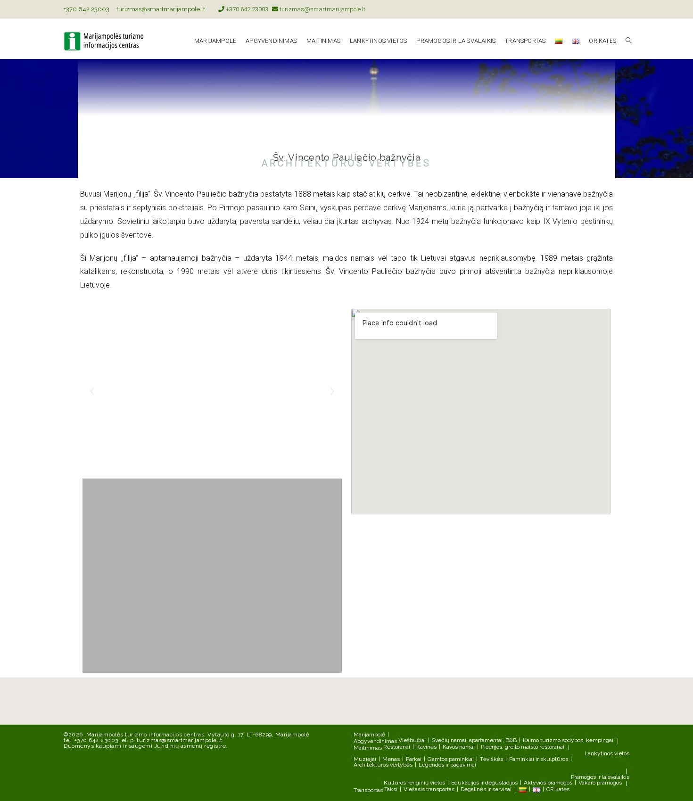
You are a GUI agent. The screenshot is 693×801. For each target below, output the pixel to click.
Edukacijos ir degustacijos (484, 782)
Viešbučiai (412, 740)
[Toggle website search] (628, 41)
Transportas (368, 790)
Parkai (413, 759)
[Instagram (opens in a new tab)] (625, 9)
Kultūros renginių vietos (414, 782)
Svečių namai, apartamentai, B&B (474, 740)
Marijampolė (369, 734)
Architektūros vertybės (383, 764)
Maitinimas (368, 747)
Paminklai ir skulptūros (538, 759)
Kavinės (426, 746)
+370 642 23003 (86, 9)
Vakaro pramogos (600, 782)
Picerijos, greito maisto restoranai (522, 746)
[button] (92, 391)
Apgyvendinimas (375, 741)
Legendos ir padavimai (447, 764)
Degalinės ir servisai (486, 789)
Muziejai (365, 759)
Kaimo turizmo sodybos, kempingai (568, 740)
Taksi (390, 789)
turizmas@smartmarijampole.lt (160, 9)
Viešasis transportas (429, 789)
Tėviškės (491, 759)
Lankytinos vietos (607, 753)
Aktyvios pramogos (548, 782)
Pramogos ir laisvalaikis (600, 777)
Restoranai (396, 746)
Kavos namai (459, 746)
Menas (391, 759)
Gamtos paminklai (451, 759)
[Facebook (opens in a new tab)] (615, 9)
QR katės (557, 789)
